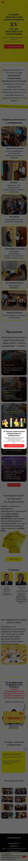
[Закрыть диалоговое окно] (25, 2)
